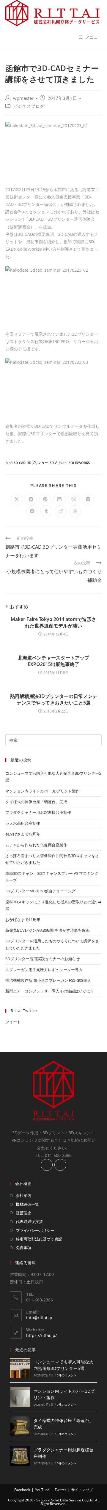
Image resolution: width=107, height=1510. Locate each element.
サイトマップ (82, 1489)
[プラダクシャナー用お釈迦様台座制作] (20, 1456)
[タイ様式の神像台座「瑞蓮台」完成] (20, 1426)
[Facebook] (47, 1165)
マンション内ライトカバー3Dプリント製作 (42, 791)
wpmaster (23, 98)
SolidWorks (79, 462)
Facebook (22, 1489)
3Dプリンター (37, 462)
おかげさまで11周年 (22, 919)
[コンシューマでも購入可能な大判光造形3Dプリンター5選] (20, 1368)
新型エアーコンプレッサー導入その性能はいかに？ (49, 991)
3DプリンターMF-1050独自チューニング (40, 890)
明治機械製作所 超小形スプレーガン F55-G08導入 (48, 980)
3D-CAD (20, 462)
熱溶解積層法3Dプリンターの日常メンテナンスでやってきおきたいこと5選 (53, 699)
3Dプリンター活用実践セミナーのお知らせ (42, 958)
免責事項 (23, 1247)
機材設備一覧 (27, 1204)
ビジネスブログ (28, 106)
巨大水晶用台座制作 (22, 823)
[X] (60, 1165)
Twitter (60, 1489)
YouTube (42, 1489)
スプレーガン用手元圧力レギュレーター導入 (44, 969)
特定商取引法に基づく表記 (39, 1239)
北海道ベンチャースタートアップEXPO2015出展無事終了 (53, 660)
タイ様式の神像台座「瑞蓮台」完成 (36, 801)
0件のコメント (67, 1375)
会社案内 (23, 1195)
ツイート (13, 1021)
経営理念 (23, 1213)
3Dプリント (58, 462)
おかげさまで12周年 (22, 834)
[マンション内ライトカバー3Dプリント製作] (20, 1397)
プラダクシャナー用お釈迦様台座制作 (38, 812)
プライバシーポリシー (35, 1230)
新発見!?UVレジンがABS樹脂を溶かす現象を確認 (47, 930)
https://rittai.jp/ (41, 1335)
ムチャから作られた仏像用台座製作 (36, 845)
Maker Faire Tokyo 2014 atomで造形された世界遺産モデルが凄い (53, 622)
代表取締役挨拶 (29, 1221)
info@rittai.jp (39, 1317)
